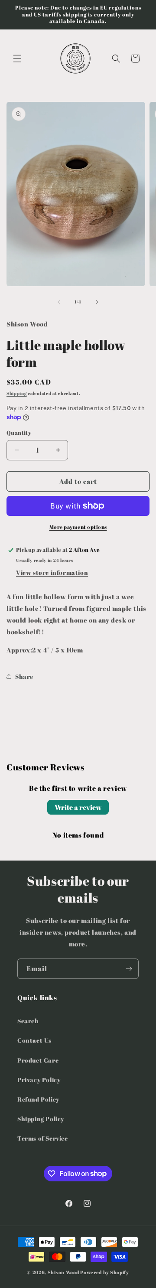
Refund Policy (38, 1099)
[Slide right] (97, 302)
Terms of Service (42, 1138)
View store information (52, 572)
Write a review (78, 807)
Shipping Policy (40, 1119)
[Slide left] (58, 302)
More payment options (78, 526)
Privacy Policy (38, 1080)
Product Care (37, 1060)
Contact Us (34, 1040)
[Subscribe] (128, 969)
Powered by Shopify (104, 1272)
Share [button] (24, 676)
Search (28, 1021)
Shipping (16, 393)
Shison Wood (63, 1272)
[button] (17, 58)
